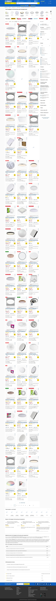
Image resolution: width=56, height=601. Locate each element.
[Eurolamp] (19, 18)
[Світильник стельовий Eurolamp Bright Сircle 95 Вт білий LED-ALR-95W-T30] (10, 210)
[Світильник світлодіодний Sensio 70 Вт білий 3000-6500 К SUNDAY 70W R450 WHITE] (10, 301)
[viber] (42, 584)
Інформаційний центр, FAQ (8, 588)
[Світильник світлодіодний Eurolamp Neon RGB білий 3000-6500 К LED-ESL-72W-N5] (22, 279)
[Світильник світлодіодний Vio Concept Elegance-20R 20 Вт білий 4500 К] (34, 256)
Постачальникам (19, 592)
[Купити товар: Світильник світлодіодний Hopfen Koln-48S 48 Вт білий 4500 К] (15, 152)
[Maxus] (41, 18)
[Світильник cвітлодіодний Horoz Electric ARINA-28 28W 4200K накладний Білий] (22, 210)
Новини (18, 589)
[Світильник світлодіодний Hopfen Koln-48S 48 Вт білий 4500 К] (10, 142)
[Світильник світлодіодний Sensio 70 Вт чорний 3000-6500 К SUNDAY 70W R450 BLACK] (10, 96)
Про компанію (18, 588)
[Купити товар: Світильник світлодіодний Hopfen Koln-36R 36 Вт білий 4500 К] (15, 198)
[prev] (48, 509)
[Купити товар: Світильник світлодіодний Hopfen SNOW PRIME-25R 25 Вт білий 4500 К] (26, 448)
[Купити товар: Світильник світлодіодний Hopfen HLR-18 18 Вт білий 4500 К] (38, 61)
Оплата (29, 588)
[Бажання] (45, 3)
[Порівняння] (41, 3)
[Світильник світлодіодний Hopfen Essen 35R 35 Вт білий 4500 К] (34, 370)
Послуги (29, 593)
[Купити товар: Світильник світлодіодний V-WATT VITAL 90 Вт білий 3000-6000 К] (26, 334)
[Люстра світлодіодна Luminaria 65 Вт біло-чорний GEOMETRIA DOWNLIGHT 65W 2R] (34, 301)
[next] (50, 509)
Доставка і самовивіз (31, 590)
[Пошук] (38, 3)
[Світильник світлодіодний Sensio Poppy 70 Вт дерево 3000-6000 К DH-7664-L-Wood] (22, 301)
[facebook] (36, 584)
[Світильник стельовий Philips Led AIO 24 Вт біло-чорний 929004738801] (22, 142)
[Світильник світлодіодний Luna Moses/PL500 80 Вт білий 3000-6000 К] (10, 279)
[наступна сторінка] (33, 505)
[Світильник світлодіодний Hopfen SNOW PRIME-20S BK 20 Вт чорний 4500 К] (34, 233)
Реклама (18, 594)
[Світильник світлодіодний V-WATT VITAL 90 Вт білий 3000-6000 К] (22, 324)
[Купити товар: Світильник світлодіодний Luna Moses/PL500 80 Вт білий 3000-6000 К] (15, 289)
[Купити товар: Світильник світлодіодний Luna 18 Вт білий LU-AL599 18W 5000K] (38, 198)
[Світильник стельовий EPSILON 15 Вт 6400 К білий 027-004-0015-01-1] (10, 51)
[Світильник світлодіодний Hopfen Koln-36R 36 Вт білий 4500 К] (10, 188)
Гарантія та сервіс (30, 592)
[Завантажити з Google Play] (42, 596)
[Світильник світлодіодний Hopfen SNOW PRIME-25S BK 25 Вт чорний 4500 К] (34, 415)
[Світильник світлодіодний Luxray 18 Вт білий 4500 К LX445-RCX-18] (22, 461)
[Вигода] (42, 1)
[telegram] (46, 584)
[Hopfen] (13, 18)
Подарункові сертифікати (31, 594)
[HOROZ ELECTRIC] (30, 18)
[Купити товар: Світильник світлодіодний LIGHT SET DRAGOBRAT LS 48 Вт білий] (26, 380)
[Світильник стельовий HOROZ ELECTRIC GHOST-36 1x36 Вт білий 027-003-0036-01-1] (10, 74)
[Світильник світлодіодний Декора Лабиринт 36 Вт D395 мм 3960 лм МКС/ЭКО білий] (10, 347)
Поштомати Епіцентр (31, 596)
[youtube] (38, 584)
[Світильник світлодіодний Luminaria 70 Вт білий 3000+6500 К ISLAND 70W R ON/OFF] (34, 324)
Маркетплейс (18, 593)
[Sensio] (7, 18)
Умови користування (43, 588)
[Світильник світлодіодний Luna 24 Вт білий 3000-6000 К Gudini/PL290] (22, 256)
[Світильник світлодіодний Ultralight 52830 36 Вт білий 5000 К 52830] (10, 165)
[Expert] (24, 18)
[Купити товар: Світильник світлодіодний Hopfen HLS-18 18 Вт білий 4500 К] (38, 38)
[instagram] (40, 584)
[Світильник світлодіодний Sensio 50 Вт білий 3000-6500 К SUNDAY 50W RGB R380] (34, 119)
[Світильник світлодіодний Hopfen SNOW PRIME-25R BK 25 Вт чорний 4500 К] (22, 347)
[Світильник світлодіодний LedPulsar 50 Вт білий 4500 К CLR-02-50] (10, 415)
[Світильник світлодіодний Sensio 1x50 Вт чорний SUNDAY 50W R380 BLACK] (22, 28)
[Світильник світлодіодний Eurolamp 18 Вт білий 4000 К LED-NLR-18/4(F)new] (22, 233)
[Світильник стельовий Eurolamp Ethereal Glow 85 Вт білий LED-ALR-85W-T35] (22, 392)
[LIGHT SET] (47, 18)
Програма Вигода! (30, 595)
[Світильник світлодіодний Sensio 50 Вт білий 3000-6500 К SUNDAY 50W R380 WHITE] (10, 461)
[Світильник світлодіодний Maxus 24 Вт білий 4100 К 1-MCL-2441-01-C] (22, 484)
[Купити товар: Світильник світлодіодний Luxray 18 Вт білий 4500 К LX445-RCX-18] (26, 471)
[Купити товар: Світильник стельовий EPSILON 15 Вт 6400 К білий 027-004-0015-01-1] (15, 61)
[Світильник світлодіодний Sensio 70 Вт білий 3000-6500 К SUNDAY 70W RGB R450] (34, 96)
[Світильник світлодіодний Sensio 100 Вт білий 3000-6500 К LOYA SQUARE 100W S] (34, 279)
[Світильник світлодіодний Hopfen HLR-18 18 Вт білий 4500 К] (34, 51)
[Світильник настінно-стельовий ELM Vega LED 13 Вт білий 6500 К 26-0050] (10, 324)
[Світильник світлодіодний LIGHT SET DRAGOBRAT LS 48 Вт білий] (22, 370)
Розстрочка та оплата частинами (32, 589)
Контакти (18, 590)
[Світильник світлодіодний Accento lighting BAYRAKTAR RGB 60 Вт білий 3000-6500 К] (10, 438)
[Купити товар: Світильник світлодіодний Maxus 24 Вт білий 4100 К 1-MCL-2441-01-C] (26, 494)
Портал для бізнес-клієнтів (44, 589)
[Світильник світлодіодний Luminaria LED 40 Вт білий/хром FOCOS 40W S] (34, 438)
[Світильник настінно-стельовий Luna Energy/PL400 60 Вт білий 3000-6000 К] (22, 415)
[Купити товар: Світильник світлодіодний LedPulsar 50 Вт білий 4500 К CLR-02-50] (15, 425)
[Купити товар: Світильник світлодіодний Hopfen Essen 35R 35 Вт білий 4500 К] (38, 380)
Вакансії (18, 591)
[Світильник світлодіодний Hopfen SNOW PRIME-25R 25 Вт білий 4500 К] (22, 438)
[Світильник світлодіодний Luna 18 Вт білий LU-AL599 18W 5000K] (34, 188)
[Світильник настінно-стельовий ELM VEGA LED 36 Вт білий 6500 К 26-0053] (10, 370)
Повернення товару (31, 591)
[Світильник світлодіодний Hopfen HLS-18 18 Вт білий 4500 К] (34, 28)
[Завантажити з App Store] (42, 594)
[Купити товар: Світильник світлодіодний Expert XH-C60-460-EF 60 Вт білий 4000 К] (15, 38)
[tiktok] (44, 584)
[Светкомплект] (35, 18)
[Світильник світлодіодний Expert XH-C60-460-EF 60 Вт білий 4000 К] (10, 28)
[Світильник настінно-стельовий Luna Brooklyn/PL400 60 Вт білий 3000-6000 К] (34, 210)
